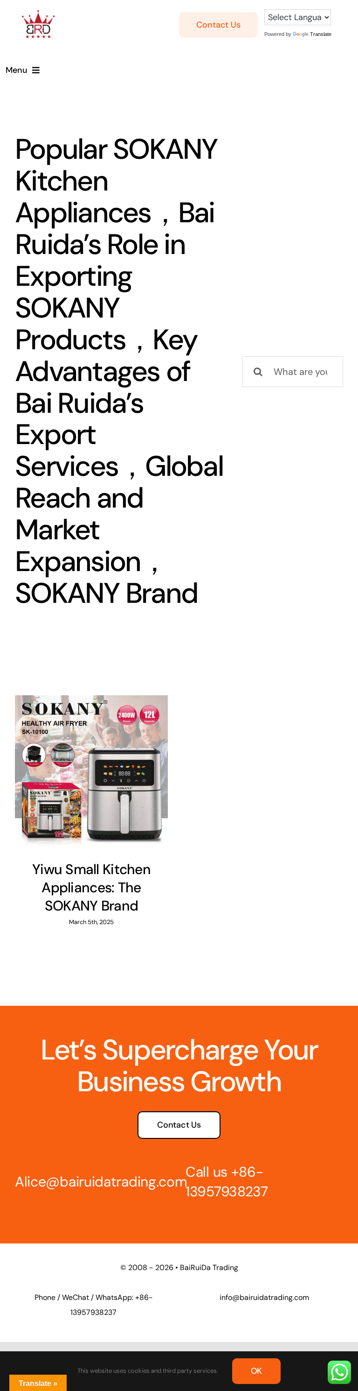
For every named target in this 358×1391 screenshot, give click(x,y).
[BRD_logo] (38, 15)
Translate (320, 34)
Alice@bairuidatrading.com (101, 1181)
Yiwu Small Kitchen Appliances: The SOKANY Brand (91, 887)
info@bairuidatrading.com (264, 1297)
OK (256, 1371)
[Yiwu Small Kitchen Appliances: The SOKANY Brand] (91, 771)
